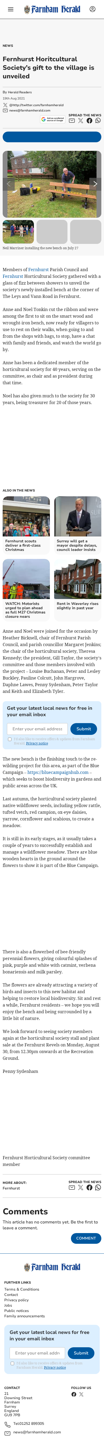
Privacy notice (37, 743)
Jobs (8, 1305)
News (8, 46)
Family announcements (24, 1316)
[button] (10, 9)
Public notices (16, 1310)
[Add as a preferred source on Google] (52, 119)
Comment (86, 1238)
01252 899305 (31, 1424)
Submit (84, 729)
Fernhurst (38, 269)
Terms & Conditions (21, 1289)
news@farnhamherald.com (37, 1432)
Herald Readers (20, 92)
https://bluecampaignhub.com (58, 772)
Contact (11, 1294)
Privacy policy (16, 1300)
